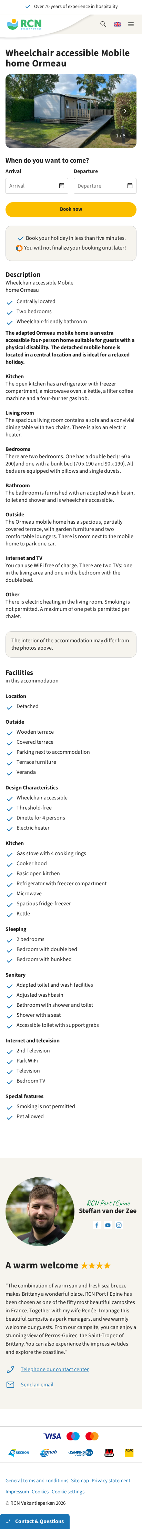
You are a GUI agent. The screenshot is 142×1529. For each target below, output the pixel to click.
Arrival (13, 171)
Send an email (37, 1384)
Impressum (17, 1491)
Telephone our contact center (55, 1369)
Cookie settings (68, 1491)
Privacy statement (111, 1480)
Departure (86, 171)
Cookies (40, 1491)
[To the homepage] (24, 24)
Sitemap (80, 1480)
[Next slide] (125, 111)
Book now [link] (71, 209)
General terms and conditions (37, 1480)
